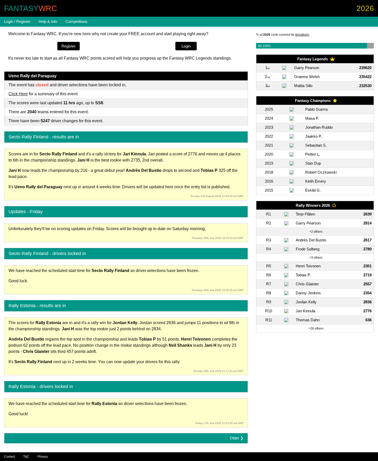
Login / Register (17, 21)
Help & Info (48, 21)
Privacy (43, 456)
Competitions (76, 21)
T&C (26, 456)
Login (186, 46)
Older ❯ (237, 438)
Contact (9, 456)
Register (68, 46)
